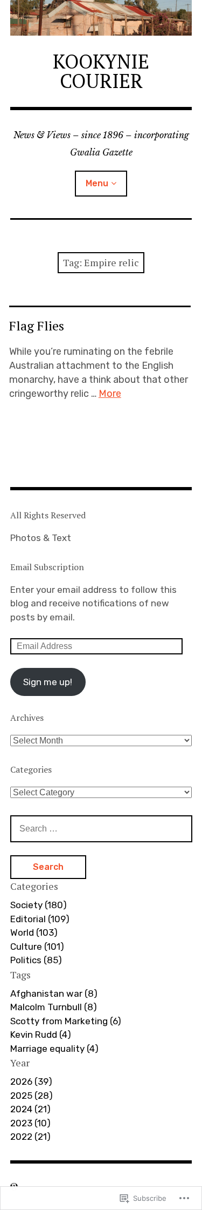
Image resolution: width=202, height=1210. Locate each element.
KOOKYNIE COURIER (101, 71)
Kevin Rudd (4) (40, 1034)
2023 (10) (30, 1123)
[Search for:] (101, 828)
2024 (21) (30, 1109)
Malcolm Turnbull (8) (53, 1007)
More (110, 394)
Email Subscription (47, 567)
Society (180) (38, 905)
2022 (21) (30, 1136)
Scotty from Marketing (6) (65, 1021)
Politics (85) (36, 960)
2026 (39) (31, 1081)
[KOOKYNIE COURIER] (101, 18)
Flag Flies (36, 325)
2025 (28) (31, 1095)
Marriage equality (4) (54, 1048)
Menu (97, 183)
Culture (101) (37, 946)
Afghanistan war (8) (53, 993)
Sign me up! (47, 682)
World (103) (34, 932)
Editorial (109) (39, 919)
